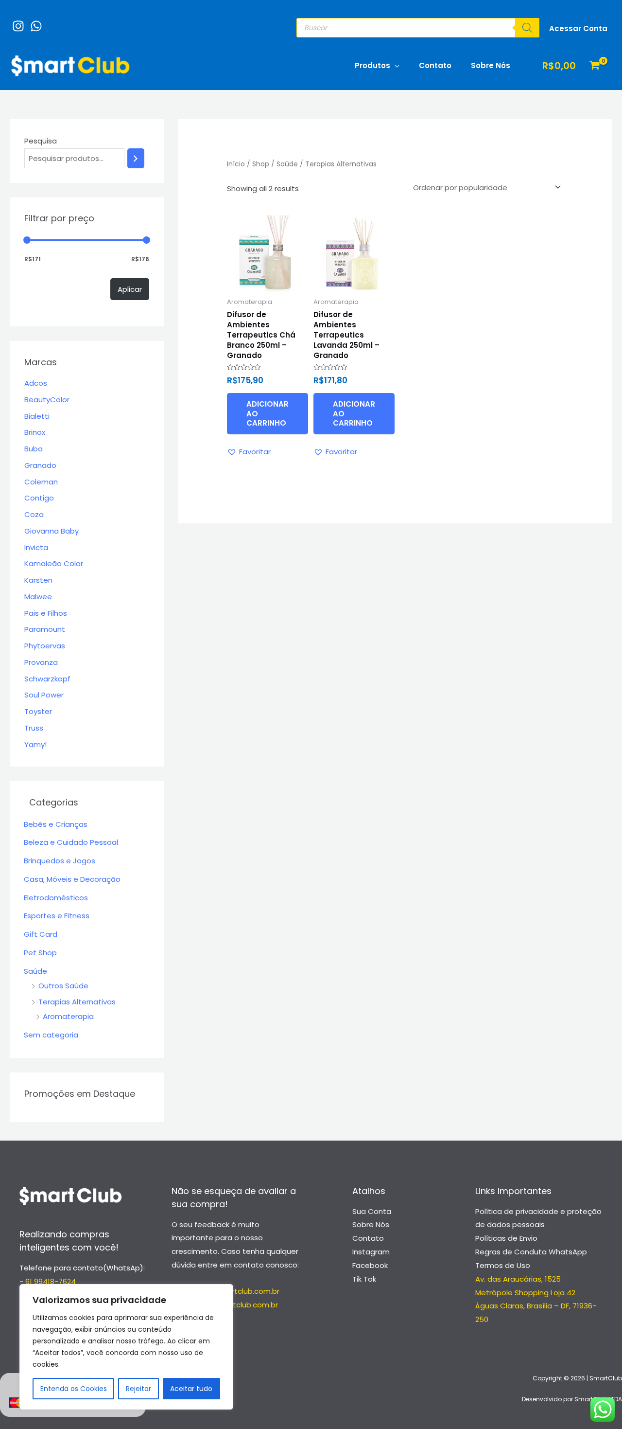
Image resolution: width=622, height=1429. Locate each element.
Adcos (35, 383)
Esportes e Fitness (56, 916)
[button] (249, 452)
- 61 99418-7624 (47, 1281)
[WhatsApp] (34, 21)
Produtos (372, 65)
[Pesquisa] (527, 27)
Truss (33, 728)
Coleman (41, 482)
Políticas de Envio (506, 1238)
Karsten (38, 580)
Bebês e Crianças (55, 824)
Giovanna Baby (51, 531)
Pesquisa (40, 141)
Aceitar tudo (191, 1388)
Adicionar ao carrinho (267, 413)
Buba (33, 449)
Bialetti (37, 416)
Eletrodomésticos (56, 898)
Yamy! (35, 744)
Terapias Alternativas (77, 1002)
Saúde (35, 971)
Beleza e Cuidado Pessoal (71, 842)
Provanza (41, 662)
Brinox (34, 432)
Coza (34, 514)
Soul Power (44, 695)
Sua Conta (371, 1211)
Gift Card (40, 934)
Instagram (371, 1252)
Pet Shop (40, 952)
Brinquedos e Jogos (59, 861)
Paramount (44, 629)
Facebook (370, 1265)
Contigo (39, 498)
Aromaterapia (68, 1016)
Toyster (38, 711)
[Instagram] (16, 21)
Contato (435, 65)
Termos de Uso (502, 1265)
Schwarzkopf (47, 679)
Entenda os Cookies (73, 1388)
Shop (260, 164)
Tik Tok (364, 1279)
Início (236, 164)
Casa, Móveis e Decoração (72, 879)
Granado (40, 465)
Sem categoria (51, 1035)
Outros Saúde (63, 986)
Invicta (36, 547)
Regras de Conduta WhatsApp (531, 1252)
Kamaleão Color (53, 563)
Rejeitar (138, 1388)
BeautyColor (46, 399)
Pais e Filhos (45, 613)
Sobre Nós (490, 65)
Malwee (38, 596)
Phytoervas (44, 646)
